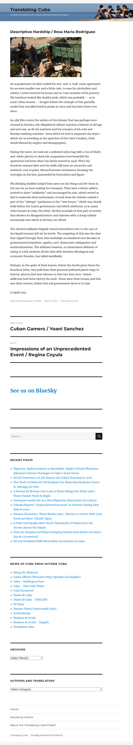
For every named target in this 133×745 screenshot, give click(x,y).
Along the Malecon (25, 572)
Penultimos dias (23, 626)
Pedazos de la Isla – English (31, 622)
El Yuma (18, 604)
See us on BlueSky (33, 390)
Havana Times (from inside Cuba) (34, 608)
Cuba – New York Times (28, 586)
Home (14, 709)
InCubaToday (21, 613)
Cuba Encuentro (23, 590)
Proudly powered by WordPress (47, 735)
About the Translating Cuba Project (33, 725)
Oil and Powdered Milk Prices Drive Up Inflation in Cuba (49, 541)
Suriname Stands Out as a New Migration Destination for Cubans (55, 500)
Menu (115, 11)
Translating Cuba (30, 9)
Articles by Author (21, 717)
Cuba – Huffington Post (28, 581)
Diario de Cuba (22, 595)
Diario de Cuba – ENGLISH (30, 599)
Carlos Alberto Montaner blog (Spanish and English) (47, 577)
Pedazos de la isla (24, 617)
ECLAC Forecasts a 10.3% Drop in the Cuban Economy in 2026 (52, 477)
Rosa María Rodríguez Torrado (26, 301)
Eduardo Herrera (69, 301)
